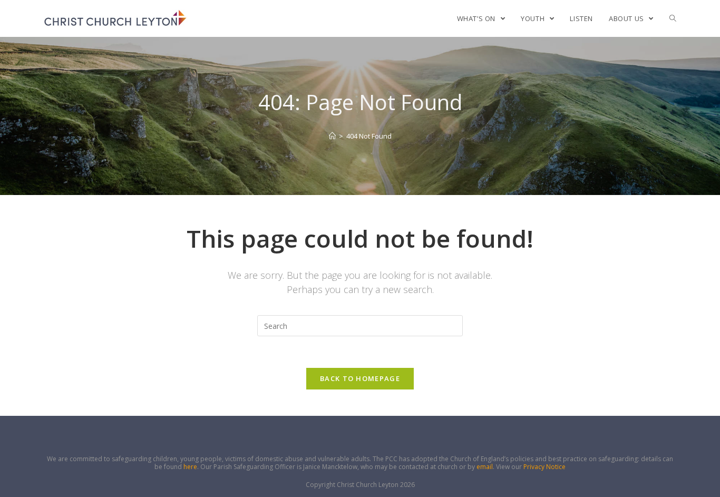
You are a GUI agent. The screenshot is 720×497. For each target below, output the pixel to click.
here (190, 466)
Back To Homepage (360, 378)
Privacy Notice (544, 466)
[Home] (332, 136)
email (484, 466)
